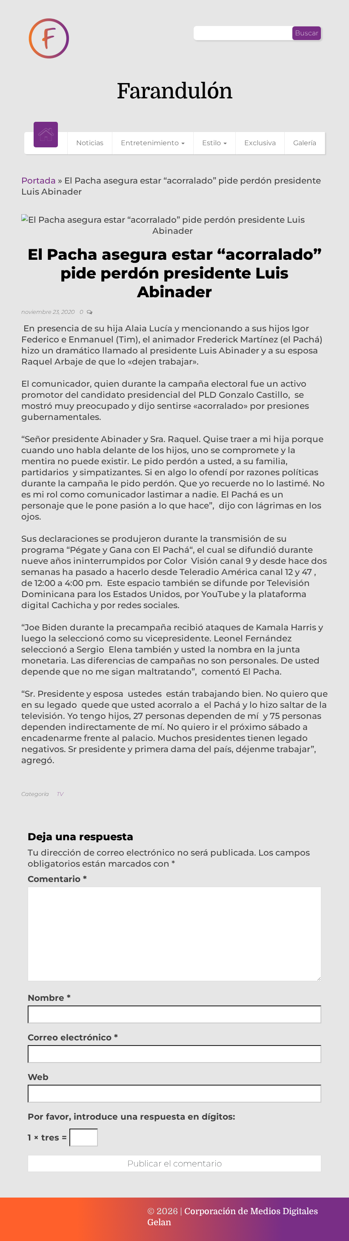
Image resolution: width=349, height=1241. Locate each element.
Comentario (57, 879)
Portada (38, 180)
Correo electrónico (73, 1037)
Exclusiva (260, 143)
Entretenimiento (150, 143)
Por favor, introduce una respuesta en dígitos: (131, 1117)
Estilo (212, 143)
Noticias (89, 143)
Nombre (49, 998)
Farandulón (174, 91)
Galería (304, 143)
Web (38, 1077)
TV (60, 793)
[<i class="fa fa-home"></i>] (46, 134)
